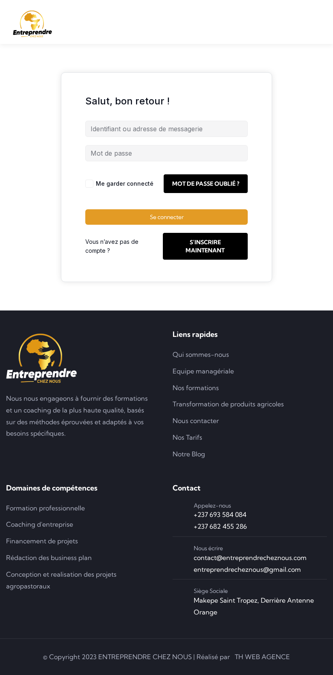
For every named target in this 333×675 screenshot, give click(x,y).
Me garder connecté (125, 183)
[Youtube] (56, 451)
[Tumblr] (80, 451)
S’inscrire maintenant (205, 246)
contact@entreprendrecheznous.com (250, 557)
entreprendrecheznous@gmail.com (247, 569)
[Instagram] (33, 451)
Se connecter (167, 217)
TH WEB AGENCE (262, 657)
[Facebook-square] (10, 451)
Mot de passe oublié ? (205, 183)
